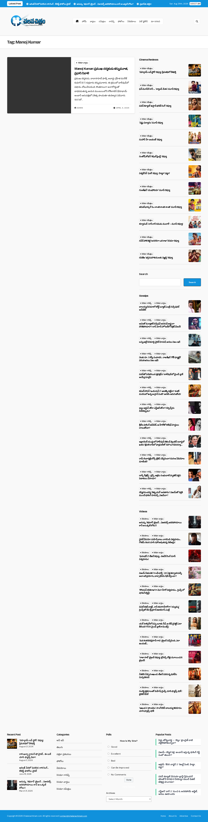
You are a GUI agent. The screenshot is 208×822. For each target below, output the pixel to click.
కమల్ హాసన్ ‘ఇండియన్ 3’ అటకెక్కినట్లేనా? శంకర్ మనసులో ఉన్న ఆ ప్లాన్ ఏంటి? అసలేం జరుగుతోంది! (160, 392)
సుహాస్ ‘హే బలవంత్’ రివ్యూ (150, 139)
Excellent (116, 753)
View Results (128, 786)
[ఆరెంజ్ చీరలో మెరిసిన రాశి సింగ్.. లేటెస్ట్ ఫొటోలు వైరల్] (12, 771)
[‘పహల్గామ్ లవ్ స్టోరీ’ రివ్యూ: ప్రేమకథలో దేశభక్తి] (12, 744)
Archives (110, 793)
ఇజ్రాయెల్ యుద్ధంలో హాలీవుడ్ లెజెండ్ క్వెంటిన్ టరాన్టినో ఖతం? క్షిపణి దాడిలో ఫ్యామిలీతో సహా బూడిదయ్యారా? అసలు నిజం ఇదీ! (161, 444)
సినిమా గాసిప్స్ (146, 303)
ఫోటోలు (121, 21)
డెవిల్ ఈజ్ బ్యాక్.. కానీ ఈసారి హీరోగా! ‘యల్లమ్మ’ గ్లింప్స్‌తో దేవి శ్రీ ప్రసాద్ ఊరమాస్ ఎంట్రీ (159, 608)
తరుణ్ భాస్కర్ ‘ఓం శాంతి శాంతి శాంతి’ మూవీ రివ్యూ (160, 207)
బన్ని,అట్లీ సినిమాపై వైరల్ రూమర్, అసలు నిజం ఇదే (159, 342)
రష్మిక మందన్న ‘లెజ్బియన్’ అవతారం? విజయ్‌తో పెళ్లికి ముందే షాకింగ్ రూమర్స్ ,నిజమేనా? (161, 494)
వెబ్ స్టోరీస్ (143, 21)
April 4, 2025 (122, 108)
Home (163, 816)
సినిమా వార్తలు (83, 63)
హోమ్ (84, 21)
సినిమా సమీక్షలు (147, 68)
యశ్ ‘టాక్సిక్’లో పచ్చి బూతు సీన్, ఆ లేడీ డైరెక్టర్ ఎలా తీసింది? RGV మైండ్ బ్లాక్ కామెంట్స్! (160, 625)
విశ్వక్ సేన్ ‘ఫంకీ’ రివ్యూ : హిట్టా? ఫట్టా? (154, 173)
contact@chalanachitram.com (73, 816)
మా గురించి (155, 21)
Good (114, 746)
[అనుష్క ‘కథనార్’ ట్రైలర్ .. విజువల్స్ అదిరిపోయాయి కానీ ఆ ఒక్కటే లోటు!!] (12, 785)
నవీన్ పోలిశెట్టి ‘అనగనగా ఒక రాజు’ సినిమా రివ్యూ (159, 240)
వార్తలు (93, 21)
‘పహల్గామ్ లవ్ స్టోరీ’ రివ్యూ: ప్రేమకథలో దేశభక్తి (157, 72)
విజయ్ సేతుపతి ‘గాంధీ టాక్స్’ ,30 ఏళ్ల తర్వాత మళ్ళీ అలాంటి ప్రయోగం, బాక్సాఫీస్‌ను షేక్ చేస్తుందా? (160, 574)
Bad (113, 760)
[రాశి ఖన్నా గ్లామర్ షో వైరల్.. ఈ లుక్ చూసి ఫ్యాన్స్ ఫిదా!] (12, 757)
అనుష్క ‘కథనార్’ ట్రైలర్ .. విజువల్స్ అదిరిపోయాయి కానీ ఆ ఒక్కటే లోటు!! (35, 784)
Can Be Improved (120, 767)
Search (143, 274)
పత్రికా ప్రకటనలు (64, 754)
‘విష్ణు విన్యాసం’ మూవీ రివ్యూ (151, 122)
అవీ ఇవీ (60, 740)
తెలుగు (60, 747)
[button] (197, 21)
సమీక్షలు (102, 21)
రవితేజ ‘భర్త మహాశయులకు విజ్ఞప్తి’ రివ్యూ (156, 257)
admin (80, 108)
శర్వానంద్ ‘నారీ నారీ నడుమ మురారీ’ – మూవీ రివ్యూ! (161, 224)
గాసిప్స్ (112, 21)
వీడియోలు (131, 21)
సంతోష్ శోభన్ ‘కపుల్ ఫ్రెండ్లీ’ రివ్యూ (153, 156)
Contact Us (196, 816)
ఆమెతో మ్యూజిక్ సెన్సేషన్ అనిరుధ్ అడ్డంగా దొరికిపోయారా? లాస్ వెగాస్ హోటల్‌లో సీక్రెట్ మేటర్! (160, 325)
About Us (173, 816)
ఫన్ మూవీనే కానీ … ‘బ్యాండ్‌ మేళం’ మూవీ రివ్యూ (159, 89)
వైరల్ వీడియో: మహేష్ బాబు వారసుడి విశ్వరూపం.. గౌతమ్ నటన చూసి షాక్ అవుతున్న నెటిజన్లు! (160, 541)
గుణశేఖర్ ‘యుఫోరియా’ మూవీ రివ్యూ (154, 190)
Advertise (184, 816)
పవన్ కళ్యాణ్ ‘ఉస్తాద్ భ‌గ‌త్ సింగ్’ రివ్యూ (155, 105)
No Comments (118, 774)
